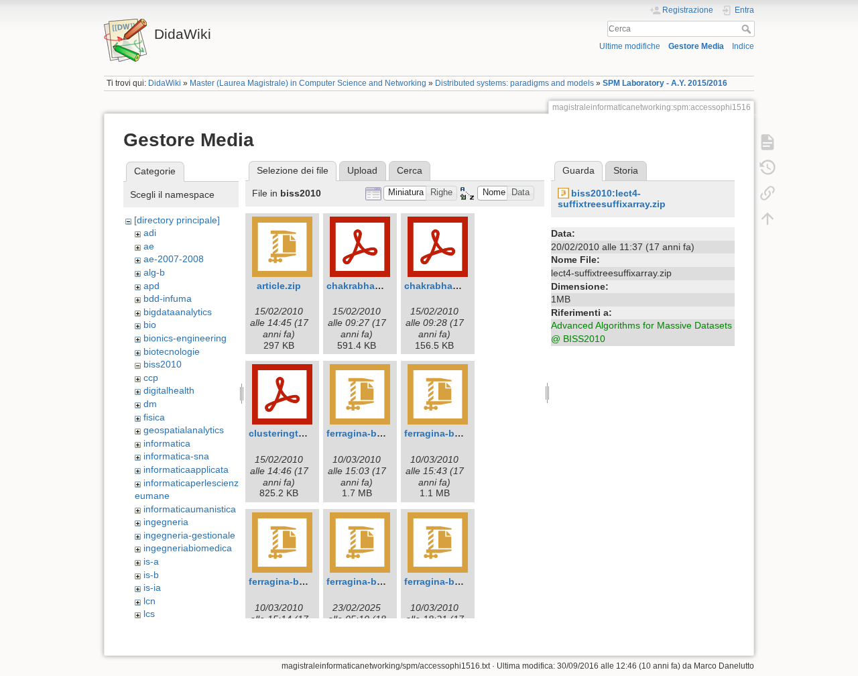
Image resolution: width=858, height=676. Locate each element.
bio (149, 324)
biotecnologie (171, 351)
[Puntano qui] (767, 193)
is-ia (152, 587)
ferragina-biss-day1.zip (379, 433)
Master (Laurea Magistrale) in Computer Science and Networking (308, 83)
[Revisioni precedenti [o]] (767, 167)
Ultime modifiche (629, 46)
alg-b (154, 272)
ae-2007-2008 (173, 258)
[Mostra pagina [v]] (767, 142)
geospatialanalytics (183, 430)
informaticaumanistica (189, 509)
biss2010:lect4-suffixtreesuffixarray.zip (612, 199)
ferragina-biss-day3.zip (301, 581)
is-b (151, 574)
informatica (166, 443)
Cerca (747, 29)
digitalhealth (168, 390)
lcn (149, 601)
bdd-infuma (167, 298)
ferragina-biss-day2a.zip (459, 433)
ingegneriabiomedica (187, 548)
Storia (625, 170)
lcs (149, 613)
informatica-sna (176, 456)
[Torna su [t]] (767, 218)
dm (150, 403)
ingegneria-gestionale (189, 535)
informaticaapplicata (186, 469)
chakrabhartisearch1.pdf (382, 285)
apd (151, 285)
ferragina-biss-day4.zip (379, 581)
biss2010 (162, 364)
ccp (150, 377)
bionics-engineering (185, 338)
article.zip (279, 285)
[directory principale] (177, 220)
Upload (362, 170)
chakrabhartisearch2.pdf (460, 285)
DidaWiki (164, 83)
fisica (154, 417)
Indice (743, 46)
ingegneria (165, 521)
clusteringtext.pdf (289, 433)
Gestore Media (696, 46)
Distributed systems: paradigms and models (514, 83)
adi (149, 232)
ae (148, 246)
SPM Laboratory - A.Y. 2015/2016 (665, 83)
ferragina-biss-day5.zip (456, 581)
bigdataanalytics (177, 311)
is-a (151, 561)
